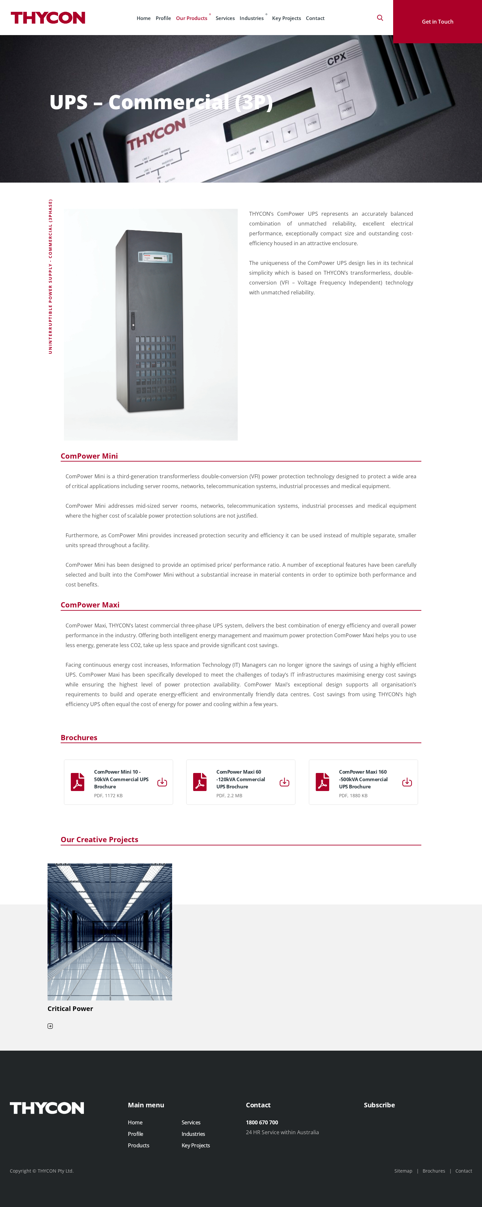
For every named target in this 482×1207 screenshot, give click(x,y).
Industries (252, 18)
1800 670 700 (262, 1122)
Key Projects (286, 18)
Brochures (434, 1171)
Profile (163, 18)
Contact (315, 18)
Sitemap (403, 1171)
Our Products (191, 18)
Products (138, 1145)
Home (144, 18)
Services (225, 18)
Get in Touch (437, 21)
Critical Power (70, 1008)
